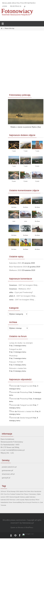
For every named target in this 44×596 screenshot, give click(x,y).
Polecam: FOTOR (16, 362)
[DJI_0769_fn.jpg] (37, 150)
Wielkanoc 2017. (24, 289)
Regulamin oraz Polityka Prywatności (19, 3)
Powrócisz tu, (36, 502)
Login (4, 6)
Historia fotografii (14, 497)
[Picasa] (15, 535)
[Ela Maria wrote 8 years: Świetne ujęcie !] (37, 205)
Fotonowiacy (17, 11)
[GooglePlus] (28, 535)
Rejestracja (15, 6)
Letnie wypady (20, 499)
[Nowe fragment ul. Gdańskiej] (25, 180)
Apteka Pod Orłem (25, 491)
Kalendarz (33, 497)
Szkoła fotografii (26, 418)
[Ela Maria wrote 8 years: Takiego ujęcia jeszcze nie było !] (37, 233)
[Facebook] (19, 535)
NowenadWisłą (17, 502)
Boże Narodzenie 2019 (18, 267)
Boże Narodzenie (36, 491)
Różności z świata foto (17, 368)
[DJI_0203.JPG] (13, 180)
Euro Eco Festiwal (9, 494)
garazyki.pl (6, 478)
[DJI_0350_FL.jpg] (25, 150)
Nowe (10, 502)
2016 (17, 491)
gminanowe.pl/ (7, 470)
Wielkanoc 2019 (15, 270)
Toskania (3, 505)
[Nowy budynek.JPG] (37, 180)
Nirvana (20, 527)
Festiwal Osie (19, 494)
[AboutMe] (11, 535)
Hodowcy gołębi (24, 497)
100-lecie (3, 491)
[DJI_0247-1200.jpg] (37, 165)
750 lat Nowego (11, 491)
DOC (2, 494)
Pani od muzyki (26, 502)
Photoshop (13, 356)
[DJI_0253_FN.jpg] (13, 165)
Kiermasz (13, 499)
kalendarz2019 (5, 499)
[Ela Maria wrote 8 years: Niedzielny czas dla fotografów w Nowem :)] (37, 219)
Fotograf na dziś (15, 349)
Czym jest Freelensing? (24, 292)
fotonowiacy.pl (28, 523)
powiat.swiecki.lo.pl (9, 467)
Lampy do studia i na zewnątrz (21, 343)
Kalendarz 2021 (15, 263)
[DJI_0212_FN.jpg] (25, 165)
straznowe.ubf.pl (8, 474)
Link (12, 453)
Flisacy (26, 494)
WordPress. (29, 527)
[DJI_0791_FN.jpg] (13, 150)
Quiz (41, 502)
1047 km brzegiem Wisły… (28, 285)
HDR (7, 497)
